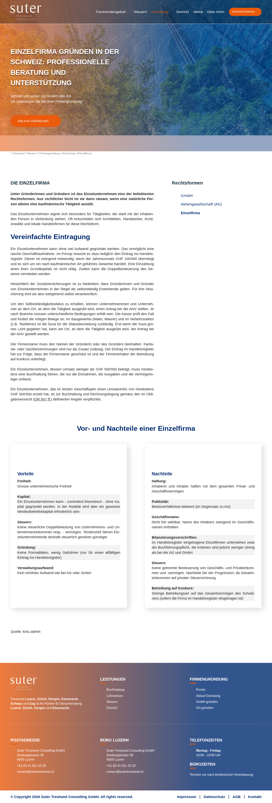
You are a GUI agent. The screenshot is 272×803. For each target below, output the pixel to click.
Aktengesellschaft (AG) (201, 204)
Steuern (112, 701)
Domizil (112, 707)
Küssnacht (69, 699)
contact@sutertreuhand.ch (35, 771)
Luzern (30, 699)
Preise (200, 689)
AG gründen (204, 707)
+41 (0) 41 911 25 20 (31, 765)
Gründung (69, 153)
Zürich (42, 699)
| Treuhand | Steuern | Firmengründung (35, 153)
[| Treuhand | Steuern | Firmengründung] (37, 12)
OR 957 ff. (42, 399)
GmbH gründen (207, 701)
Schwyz (16, 703)
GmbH (187, 195)
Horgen (54, 699)
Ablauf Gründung (33, 121)
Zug (32, 703)
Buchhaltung (115, 689)
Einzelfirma (190, 213)
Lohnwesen (115, 695)
